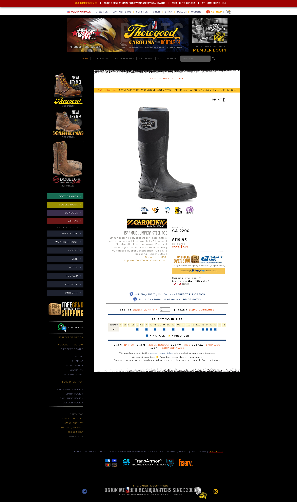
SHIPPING (77, 361)
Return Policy (73, 394)
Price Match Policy (70, 389)
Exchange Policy (71, 398)
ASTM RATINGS (74, 365)
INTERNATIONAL (73, 374)
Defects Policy (73, 402)
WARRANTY (76, 370)
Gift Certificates (72, 349)
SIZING (79, 356)
